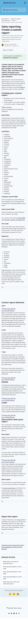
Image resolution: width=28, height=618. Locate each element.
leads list (22, 87)
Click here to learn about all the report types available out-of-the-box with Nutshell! (13, 547)
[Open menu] (25, 3)
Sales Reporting (6, 20)
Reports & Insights (15, 19)
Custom (14, 20)
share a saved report (9, 488)
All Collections (5, 19)
